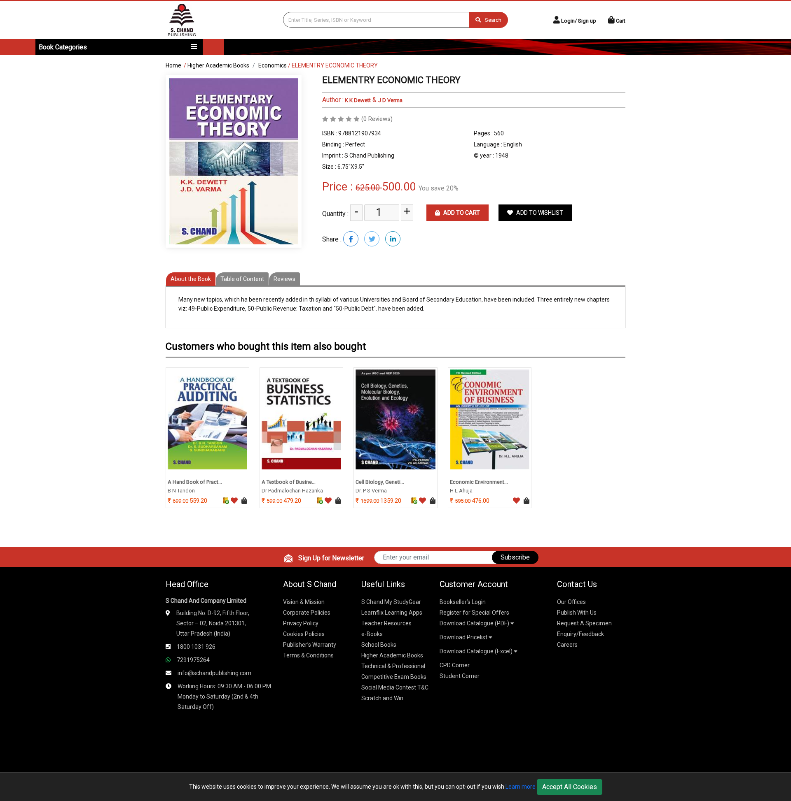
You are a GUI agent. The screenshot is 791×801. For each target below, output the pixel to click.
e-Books (372, 634)
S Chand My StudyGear (391, 602)
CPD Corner (455, 665)
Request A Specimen (584, 623)
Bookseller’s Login (463, 602)
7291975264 (193, 660)
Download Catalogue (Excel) (477, 651)
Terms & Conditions (308, 655)
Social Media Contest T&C (394, 687)
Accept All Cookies (569, 787)
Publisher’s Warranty (309, 644)
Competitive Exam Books (393, 676)
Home (173, 65)
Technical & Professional (393, 666)
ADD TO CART (461, 212)
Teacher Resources (386, 623)
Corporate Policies (306, 612)
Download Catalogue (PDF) (475, 623)
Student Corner (460, 676)
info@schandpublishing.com (214, 673)
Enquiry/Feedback (580, 634)
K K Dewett (357, 100)
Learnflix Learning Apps (391, 612)
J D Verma (390, 100)
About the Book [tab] (191, 279)
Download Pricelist (464, 637)
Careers (567, 644)
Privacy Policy (300, 623)
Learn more (520, 786)
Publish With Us (577, 612)
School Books (378, 644)
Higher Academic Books (218, 65)
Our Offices (571, 602)
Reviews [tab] (284, 279)
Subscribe (515, 557)
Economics (272, 65)
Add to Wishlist (539, 212)
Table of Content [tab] (242, 279)
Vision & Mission (304, 602)
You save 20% (439, 188)
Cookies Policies (304, 634)
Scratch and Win (382, 698)
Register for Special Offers (474, 612)
